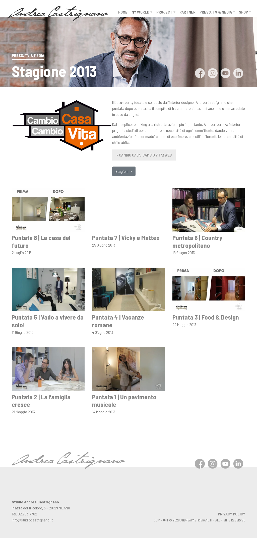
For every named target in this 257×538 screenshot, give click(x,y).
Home (122, 12)
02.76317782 (27, 513)
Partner (187, 12)
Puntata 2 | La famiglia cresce (41, 400)
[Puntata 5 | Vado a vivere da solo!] (48, 288)
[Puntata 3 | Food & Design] (208, 288)
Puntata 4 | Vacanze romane (118, 321)
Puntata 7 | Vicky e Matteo (126, 237)
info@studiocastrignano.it (32, 519)
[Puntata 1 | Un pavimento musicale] (128, 368)
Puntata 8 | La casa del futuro (41, 241)
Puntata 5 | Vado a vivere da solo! (48, 321)
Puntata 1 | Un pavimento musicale (124, 400)
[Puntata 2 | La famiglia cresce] (48, 368)
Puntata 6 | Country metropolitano (197, 241)
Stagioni (122, 171)
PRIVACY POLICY (231, 513)
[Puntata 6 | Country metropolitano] (208, 209)
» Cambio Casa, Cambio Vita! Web (144, 154)
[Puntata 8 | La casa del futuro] (48, 209)
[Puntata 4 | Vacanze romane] (128, 288)
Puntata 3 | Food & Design (205, 317)
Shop (243, 12)
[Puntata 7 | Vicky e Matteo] (128, 209)
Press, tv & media (216, 12)
